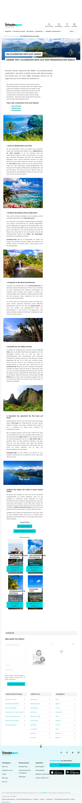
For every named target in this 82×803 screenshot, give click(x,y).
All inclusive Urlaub (35, 716)
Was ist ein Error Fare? (10, 699)
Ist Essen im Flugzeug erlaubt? (12, 716)
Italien (57, 716)
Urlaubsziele (60, 694)
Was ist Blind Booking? (10, 724)
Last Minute (33, 712)
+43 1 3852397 (43, 792)
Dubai (57, 729)
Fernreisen (33, 737)
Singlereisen (33, 724)
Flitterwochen (33, 699)
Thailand (58, 724)
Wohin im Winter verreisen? (12, 720)
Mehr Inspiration (16, 110)
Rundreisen (33, 733)
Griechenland (59, 712)
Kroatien (58, 708)
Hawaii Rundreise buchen (23, 531)
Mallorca (58, 737)
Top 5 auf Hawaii (16, 106)
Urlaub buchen (24, 526)
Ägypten (58, 703)
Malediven (58, 720)
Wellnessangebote (35, 703)
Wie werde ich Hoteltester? (12, 703)
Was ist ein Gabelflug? (10, 708)
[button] (65, 765)
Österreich (58, 733)
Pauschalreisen (34, 708)
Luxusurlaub (33, 729)
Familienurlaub (34, 720)
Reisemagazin (15, 36)
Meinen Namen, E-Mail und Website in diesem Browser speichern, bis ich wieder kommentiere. (15, 677)
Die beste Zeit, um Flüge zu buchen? (14, 712)
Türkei (57, 699)
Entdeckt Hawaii (16, 108)
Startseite (6, 36)
